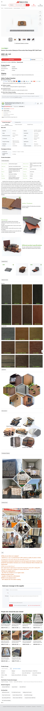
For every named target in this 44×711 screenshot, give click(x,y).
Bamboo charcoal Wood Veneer (17, 675)
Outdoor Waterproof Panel (17, 695)
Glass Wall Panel (22, 686)
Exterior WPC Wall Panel (36, 673)
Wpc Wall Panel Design (28, 695)
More (2, 702)
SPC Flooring (34, 675)
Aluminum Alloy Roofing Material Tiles (27, 670)
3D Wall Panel (34, 670)
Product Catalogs (17, 668)
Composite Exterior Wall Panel (30, 697)
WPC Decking (24, 675)
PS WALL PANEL (4, 675)
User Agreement (28, 706)
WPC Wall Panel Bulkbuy (6, 700)
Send (11, 605)
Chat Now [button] (33, 59)
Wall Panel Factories (5, 692)
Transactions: (19, 106)
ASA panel (3, 670)
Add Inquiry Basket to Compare (22, 43)
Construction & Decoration (8, 8)
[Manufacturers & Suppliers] (22, 2)
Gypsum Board (14, 686)
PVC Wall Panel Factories (16, 692)
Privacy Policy (39, 706)
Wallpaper (13, 670)
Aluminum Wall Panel (6, 686)
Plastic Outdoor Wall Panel (17, 697)
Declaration (34, 706)
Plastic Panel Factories (6, 695)
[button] (39, 124)
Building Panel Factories (27, 692)
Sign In (3, 117)
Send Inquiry (11, 59)
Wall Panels (23, 8)
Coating (13, 673)
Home (2, 8)
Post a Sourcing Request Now (34, 605)
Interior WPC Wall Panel (26, 673)
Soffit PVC (3, 673)
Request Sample (20, 62)
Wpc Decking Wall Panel (6, 697)
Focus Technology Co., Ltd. (14, 706)
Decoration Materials (17, 8)
